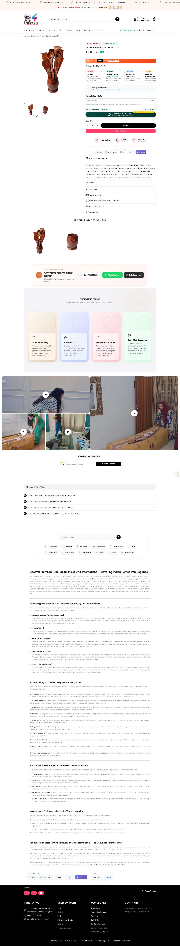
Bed (76, 30)
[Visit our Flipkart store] (108, 877)
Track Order (96, 908)
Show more (90, 182)
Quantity (89, 121)
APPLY (152, 100)
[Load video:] (134, 413)
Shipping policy (103, 941)
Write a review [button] (108, 463)
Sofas (68, 30)
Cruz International (98, 579)
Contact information (121, 941)
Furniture (96, 30)
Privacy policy (70, 941)
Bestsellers (28, 30)
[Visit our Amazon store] (97, 877)
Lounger (61, 924)
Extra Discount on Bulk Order (97, 109)
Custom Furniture (98, 924)
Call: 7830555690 (91, 275)
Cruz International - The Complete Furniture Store (108, 865)
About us (95, 916)
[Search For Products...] (117, 19)
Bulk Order (95, 920)
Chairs (85, 30)
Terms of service (86, 941)
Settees (50, 30)
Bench (39, 30)
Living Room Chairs (65, 920)
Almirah (61, 912)
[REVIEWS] (177, 473)
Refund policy (56, 941)
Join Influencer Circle (100, 928)
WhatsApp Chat (114, 275)
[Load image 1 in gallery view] (31, 110)
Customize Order (149, 109)
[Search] (118, 537)
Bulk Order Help (135, 275)
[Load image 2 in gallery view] (45, 110)
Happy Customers (98, 912)
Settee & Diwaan (65, 928)
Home (26, 36)
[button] (154, 19)
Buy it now (121, 131)
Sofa (59, 908)
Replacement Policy (99, 932)
